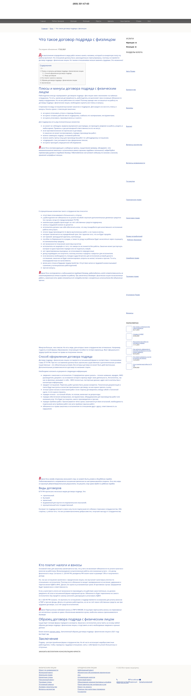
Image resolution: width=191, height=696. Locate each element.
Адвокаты (111, 21)
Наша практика (125, 21)
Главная (43, 21)
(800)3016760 (122, 682)
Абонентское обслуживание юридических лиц (94, 673)
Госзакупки (82, 692)
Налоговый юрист (85, 680)
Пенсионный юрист (46, 680)
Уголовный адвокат (46, 684)
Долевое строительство (48, 687)
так (47, 634)
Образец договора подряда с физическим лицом (59, 80)
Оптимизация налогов (86, 677)
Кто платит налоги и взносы (51, 78)
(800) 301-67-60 (81, 3)
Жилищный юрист (46, 672)
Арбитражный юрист (86, 670)
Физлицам (86, 21)
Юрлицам (73, 21)
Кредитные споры (46, 677)
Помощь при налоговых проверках (91, 689)
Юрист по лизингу (85, 687)
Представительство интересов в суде (92, 684)
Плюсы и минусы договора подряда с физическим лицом (62, 71)
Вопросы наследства (47, 689)
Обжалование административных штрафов (94, 682)
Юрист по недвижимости (48, 670)
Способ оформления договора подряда (58, 73)
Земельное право (46, 675)
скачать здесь (55, 632)
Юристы (98, 21)
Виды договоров (50, 75)
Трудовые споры (45, 682)
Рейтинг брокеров (58, 21)
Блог (149, 21)
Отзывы (138, 21)
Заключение (46, 83)
